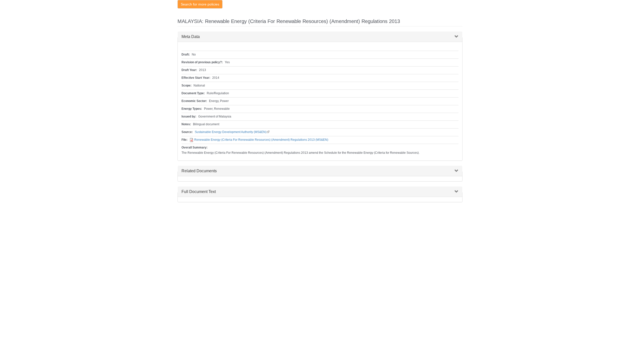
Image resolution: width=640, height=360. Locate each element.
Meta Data (191, 36)
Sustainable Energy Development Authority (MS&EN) (232, 132)
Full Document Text (199, 192)
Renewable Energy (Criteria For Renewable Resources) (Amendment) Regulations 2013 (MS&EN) (261, 140)
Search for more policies (200, 4)
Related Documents (199, 171)
